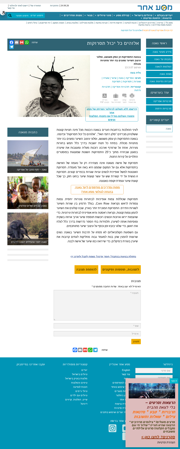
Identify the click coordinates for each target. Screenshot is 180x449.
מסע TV (169, 23)
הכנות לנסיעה (130, 23)
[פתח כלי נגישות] (2, 12)
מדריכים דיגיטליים (147, 23)
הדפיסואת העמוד (132, 101)
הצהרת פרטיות (122, 408)
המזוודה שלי (35, 6)
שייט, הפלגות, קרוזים (76, 399)
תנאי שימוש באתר (120, 386)
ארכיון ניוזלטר (123, 395)
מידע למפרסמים (121, 382)
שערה (106, 78)
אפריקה (160, 30)
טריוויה (160, 23)
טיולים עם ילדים (78, 395)
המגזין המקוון (58, 23)
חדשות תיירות (116, 23)
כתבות (146, 30)
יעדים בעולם (164, 15)
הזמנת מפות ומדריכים (162, 25)
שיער (113, 78)
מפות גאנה (165, 74)
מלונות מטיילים (86, 23)
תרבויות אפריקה (162, 101)
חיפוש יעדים (37, 15)
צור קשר (126, 374)
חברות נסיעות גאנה (160, 81)
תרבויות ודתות (163, 108)
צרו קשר (11, 8)
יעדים (84, 370)
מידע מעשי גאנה (162, 52)
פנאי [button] (89, 15)
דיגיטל (84, 403)
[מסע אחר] (155, 7)
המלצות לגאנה (163, 66)
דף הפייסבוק (44, 23)
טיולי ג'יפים (32, 23)
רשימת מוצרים (122, 391)
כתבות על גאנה (162, 59)
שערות (137, 81)
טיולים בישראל (143, 15)
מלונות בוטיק (72, 23)
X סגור (174, 381)
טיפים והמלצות (79, 382)
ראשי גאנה (159, 43)
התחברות (54, 6)
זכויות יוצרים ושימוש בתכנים (115, 412)
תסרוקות (127, 81)
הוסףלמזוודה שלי (116, 101)
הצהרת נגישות (122, 403)
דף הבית (169, 30)
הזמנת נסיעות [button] (151, 18)
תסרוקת (116, 81)
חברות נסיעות (102, 23)
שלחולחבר (124, 101)
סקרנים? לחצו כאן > (158, 437)
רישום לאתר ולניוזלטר (18, 6)
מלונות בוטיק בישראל (76, 378)
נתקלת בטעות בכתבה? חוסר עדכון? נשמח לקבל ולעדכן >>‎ (103, 256)
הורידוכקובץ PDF (104, 101)
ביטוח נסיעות (144, 25)
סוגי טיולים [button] (104, 15)
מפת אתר (125, 399)
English (126, 370)
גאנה (152, 30)
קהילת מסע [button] (122, 15)
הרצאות (167, 18)
